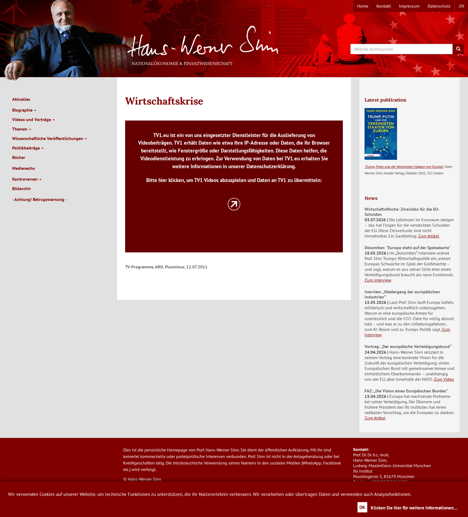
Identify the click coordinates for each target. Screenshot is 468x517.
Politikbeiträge (26, 148)
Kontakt (383, 6)
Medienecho (23, 168)
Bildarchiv (21, 188)
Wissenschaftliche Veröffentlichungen (48, 138)
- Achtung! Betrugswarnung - (39, 199)
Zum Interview (378, 280)
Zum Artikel (428, 236)
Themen (20, 129)
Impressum (409, 6)
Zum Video (444, 379)
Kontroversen (25, 179)
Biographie (23, 110)
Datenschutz (439, 6)
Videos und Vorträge (32, 119)
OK (362, 507)
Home (362, 6)
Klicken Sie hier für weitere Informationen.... (414, 508)
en (461, 6)
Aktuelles (21, 99)
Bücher (18, 157)
